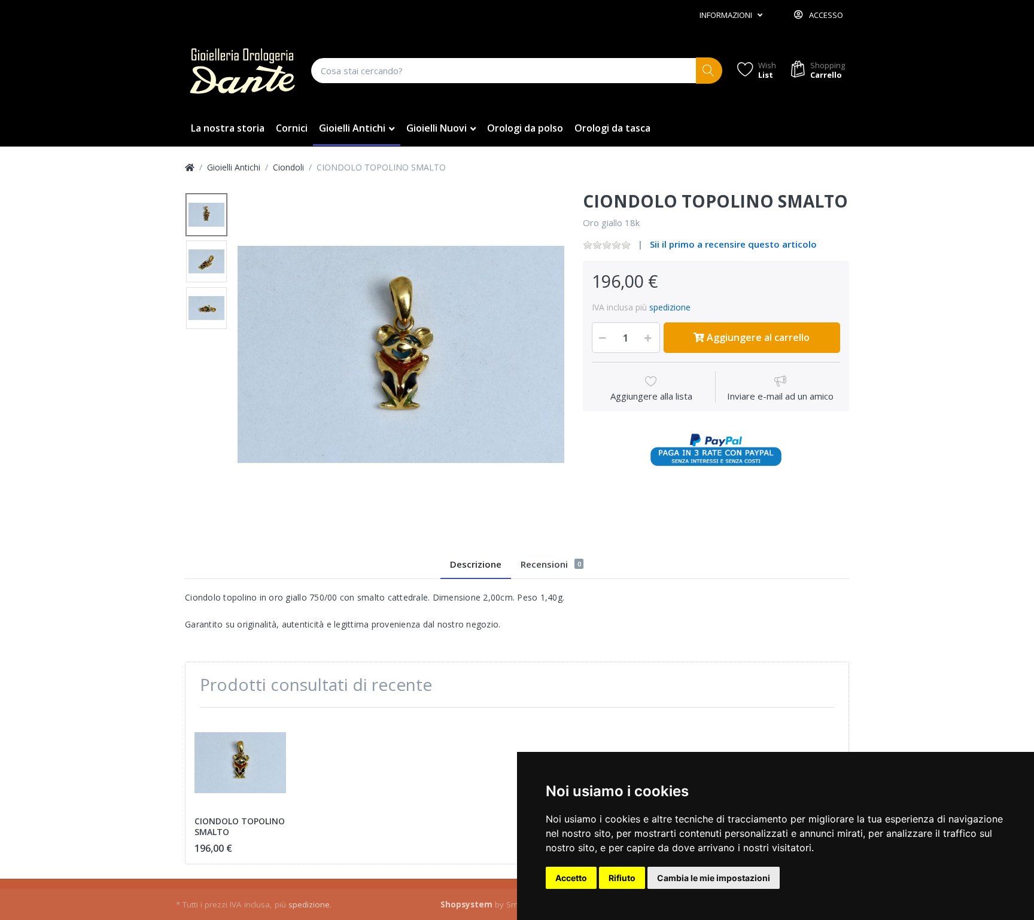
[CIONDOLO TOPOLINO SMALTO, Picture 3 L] (206, 308)
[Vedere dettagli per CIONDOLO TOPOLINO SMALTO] (240, 762)
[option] (401, 354)
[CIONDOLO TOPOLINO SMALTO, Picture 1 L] (206, 215)
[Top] (189, 167)
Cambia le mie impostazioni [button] (713, 878)
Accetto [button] (571, 878)
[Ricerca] (709, 70)
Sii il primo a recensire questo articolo (733, 244)
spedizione (670, 307)
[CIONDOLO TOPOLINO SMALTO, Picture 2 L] (206, 261)
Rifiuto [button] (622, 878)
